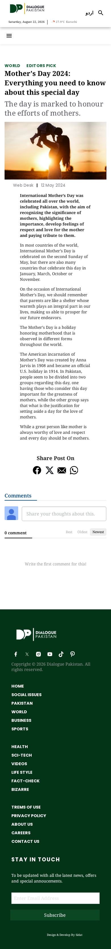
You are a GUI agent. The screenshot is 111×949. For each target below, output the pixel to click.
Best (69, 531)
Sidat (79, 935)
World (12, 65)
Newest (98, 531)
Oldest (82, 531)
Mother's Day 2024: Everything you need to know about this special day (55, 82)
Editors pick (41, 65)
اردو (89, 12)
